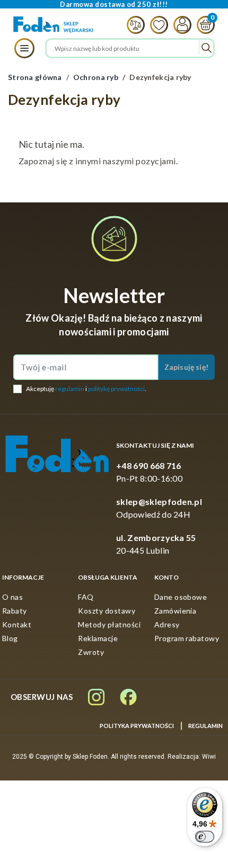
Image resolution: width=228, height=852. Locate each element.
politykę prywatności (116, 389)
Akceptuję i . (86, 389)
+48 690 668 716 (148, 465)
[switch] (204, 836)
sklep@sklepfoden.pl (159, 501)
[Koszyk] (203, 25)
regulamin (69, 389)
